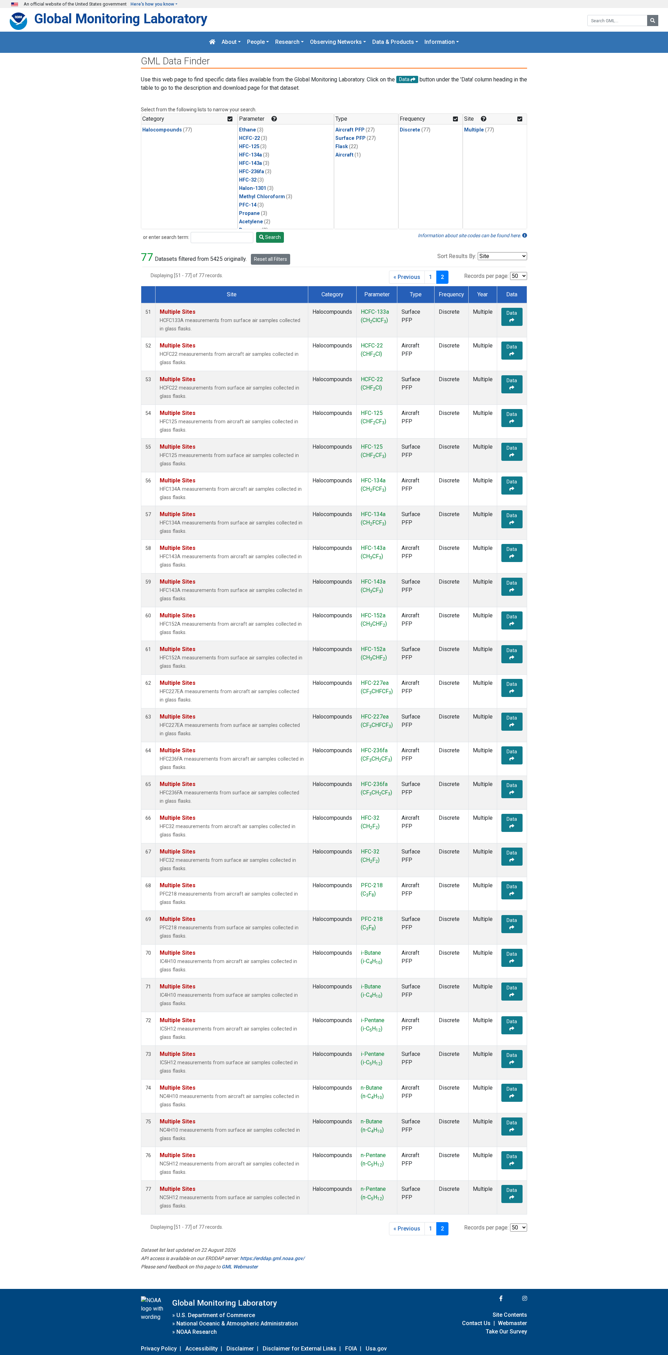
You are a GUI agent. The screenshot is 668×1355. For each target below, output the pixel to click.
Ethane (247, 130)
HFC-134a (250, 155)
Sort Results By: (456, 256)
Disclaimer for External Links (299, 1348)
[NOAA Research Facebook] (491, 1298)
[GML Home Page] (212, 42)
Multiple (474, 130)
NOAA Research (196, 1332)
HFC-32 (247, 180)
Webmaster (512, 1323)
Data (512, 313)
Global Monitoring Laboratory (120, 18)
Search (272, 237)
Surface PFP (350, 138)
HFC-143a (250, 163)
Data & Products (393, 42)
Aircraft (344, 155)
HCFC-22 (249, 138)
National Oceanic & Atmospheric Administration (237, 1323)
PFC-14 (247, 205)
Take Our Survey (506, 1331)
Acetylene (251, 222)
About (229, 42)
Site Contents (510, 1315)
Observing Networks (336, 42)
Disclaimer (240, 1348)
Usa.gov (376, 1348)
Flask (341, 147)
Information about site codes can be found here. (470, 235)
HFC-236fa (251, 172)
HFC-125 (249, 147)
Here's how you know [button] (152, 4)
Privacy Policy (159, 1348)
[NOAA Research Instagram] (515, 1298)
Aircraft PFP (350, 130)
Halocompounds (162, 130)
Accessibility (201, 1348)
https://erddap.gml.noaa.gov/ (272, 1258)
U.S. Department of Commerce (215, 1315)
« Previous (406, 277)
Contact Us (476, 1323)
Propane (249, 213)
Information (439, 42)
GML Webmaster (240, 1266)
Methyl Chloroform (262, 197)
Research (287, 42)
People (256, 42)
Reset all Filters (270, 259)
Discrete (410, 130)
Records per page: (486, 276)
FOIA (351, 1348)
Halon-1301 (252, 188)
